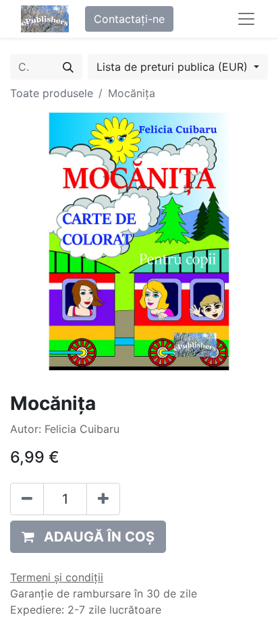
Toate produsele (51, 93)
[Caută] (68, 67)
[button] (88, 537)
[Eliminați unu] (27, 499)
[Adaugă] (103, 499)
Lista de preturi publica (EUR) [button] (173, 67)
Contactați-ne (129, 19)
